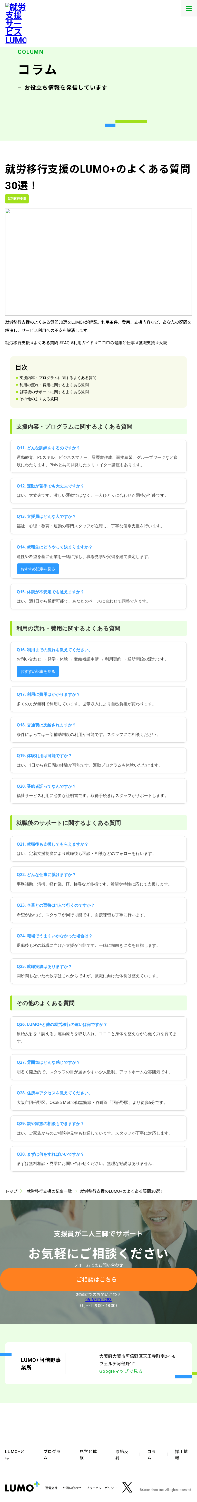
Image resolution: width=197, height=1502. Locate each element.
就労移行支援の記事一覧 (49, 1191)
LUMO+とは (15, 1454)
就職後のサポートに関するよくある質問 (54, 391)
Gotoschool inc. (153, 1490)
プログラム (52, 1454)
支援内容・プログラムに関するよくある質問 (57, 377)
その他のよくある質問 (38, 398)
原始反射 (122, 1454)
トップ (11, 1191)
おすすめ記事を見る (38, 568)
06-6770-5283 (98, 1299)
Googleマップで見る (121, 1371)
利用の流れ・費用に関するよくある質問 (54, 384)
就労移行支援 (17, 199)
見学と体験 (88, 1454)
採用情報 (181, 1454)
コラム (151, 1454)
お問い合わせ (72, 1488)
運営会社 (51, 1488)
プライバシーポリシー (101, 1488)
